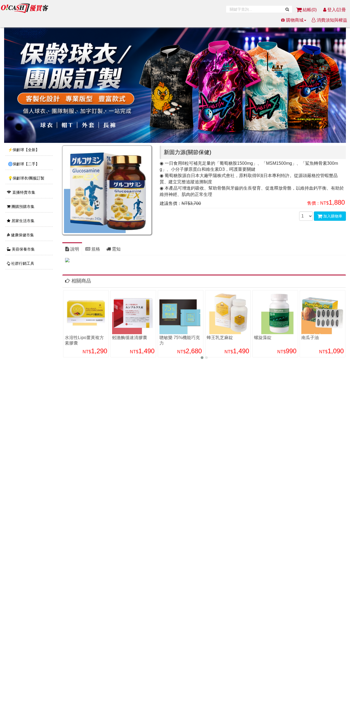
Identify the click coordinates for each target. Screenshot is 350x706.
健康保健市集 (22, 235)
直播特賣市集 (23, 192)
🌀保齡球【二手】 (23, 164)
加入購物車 (332, 216)
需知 (116, 249)
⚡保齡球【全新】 (23, 150)
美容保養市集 (23, 249)
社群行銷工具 (22, 263)
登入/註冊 (336, 9)
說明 (74, 249)
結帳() (310, 9)
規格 (95, 249)
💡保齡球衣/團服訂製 (25, 178)
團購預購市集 (22, 206)
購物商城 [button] (294, 20)
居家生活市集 (22, 221)
